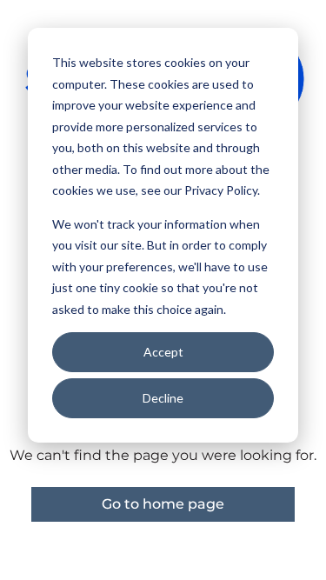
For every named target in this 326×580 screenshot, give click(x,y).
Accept (163, 351)
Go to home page (163, 504)
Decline (163, 397)
